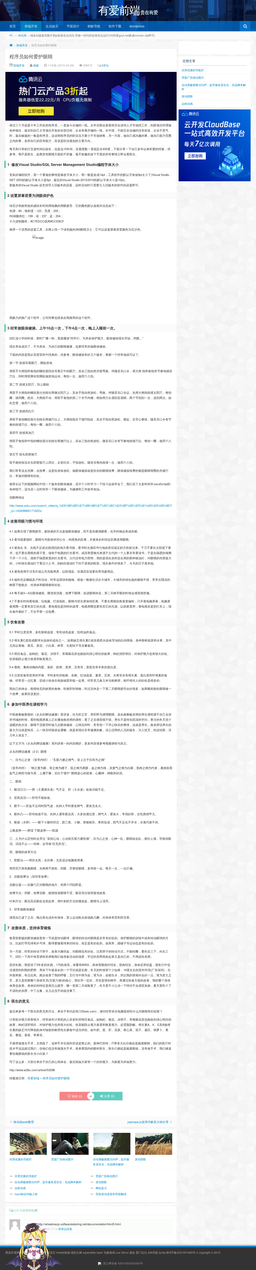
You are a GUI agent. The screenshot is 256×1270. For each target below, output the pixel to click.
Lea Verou (122, 1252)
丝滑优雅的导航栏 (26, 1176)
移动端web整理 (23, 1122)
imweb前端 (63, 1252)
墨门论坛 (141, 1252)
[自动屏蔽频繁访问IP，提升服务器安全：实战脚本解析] (111, 1143)
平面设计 (73, 26)
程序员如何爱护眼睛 (31, 56)
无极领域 (109, 1252)
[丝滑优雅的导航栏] (28, 1143)
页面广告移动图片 (107, 1176)
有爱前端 (33, 1078)
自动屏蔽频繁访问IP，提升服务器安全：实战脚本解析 (48, 1182)
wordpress (137, 26)
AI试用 (22, 35)
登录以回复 (65, 1229)
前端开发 (31, 26)
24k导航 (153, 1252)
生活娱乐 (52, 26)
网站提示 (101, 1188)
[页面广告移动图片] (70, 1143)
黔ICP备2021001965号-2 (182, 1252)
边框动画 (20, 1188)
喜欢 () (77, 1096)
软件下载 (115, 26)
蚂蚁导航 (94, 26)
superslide (89, 1252)
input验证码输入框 (26, 1194)
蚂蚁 (36, 65)
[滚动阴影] (153, 1143)
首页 (12, 26)
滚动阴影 (101, 1182)
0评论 (105, 65)
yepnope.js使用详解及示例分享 (148, 1122)
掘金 (132, 1252)
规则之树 (76, 1252)
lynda (162, 1252)
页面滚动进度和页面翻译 (111, 1194)
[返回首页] (11, 45)
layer (100, 1252)
